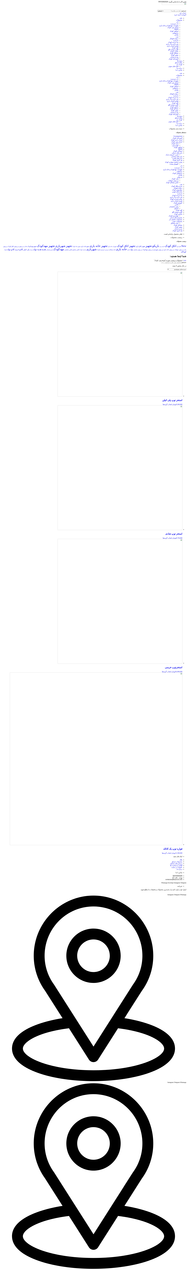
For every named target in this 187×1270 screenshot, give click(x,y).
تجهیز (149, 245)
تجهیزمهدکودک (32, 246)
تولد (131, 250)
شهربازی (91, 249)
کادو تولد (10, 249)
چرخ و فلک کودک (176, 186)
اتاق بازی (179, 246)
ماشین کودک (174, 51)
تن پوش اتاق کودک (13, 246)
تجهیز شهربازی (63, 245)
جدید (128, 249)
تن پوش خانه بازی (169, 249)
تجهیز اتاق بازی (140, 246)
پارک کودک (174, 143)
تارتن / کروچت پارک (172, 155)
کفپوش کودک (178, 203)
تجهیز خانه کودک (76, 246)
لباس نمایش (75, 249)
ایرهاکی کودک (177, 151)
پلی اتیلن (26, 250)
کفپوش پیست (173, 164)
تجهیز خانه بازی (99, 245)
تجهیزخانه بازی (85, 246)
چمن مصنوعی (173, 206)
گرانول (176, 208)
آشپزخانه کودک (173, 59)
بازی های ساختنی (176, 156)
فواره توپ (175, 145)
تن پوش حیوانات (173, 180)
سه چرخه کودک (173, 42)
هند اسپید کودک (177, 230)
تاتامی (176, 205)
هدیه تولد (37, 249)
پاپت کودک (175, 179)
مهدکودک (58, 249)
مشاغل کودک (174, 53)
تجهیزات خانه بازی (112, 246)
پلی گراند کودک (177, 160)
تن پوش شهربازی (158, 249)
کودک (5, 249)
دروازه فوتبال (174, 38)
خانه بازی (121, 249)
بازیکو (155, 245)
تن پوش (179, 177)
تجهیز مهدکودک (46, 245)
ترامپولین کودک (177, 173)
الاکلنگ (176, 29)
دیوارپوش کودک (177, 190)
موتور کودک (174, 55)
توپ (177, 37)
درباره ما (179, 68)
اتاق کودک (170, 245)
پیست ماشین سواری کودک (173, 162)
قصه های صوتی (173, 66)
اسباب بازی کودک (176, 140)
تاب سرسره (174, 24)
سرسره (175, 40)
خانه (181, 18)
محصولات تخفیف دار (175, 219)
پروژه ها (179, 61)
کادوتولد (17, 249)
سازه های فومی (177, 192)
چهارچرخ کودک (173, 216)
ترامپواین (179, 171)
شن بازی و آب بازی (172, 44)
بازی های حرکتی (177, 153)
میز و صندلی (174, 57)
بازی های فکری (177, 158)
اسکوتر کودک (174, 31)
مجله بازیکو (178, 62)
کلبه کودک (175, 48)
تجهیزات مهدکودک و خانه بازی (168, 25)
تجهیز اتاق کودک (126, 245)
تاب (177, 22)
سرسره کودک (100, 249)
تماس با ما (179, 70)
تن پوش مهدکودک (147, 249)
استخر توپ (162, 246)
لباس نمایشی (68, 249)
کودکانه (183, 252)
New (183, 246)
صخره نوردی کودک (176, 199)
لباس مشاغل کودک (172, 182)
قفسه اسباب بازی (172, 46)
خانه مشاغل (174, 223)
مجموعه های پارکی (176, 217)
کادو (21, 249)
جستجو (184, 11)
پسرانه (31, 249)
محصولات (179, 20)
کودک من (179, 64)
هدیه (44, 249)
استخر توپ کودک (172, 27)
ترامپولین (175, 33)
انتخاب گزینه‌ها (167, 404)
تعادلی (176, 35)
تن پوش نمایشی (137, 249)
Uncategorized (177, 136)
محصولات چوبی (177, 221)
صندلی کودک (83, 249)
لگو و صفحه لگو (173, 49)
